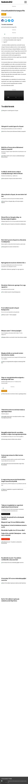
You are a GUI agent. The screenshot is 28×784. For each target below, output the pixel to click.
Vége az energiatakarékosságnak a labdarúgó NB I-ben (12, 378)
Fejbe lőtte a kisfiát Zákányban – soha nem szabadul (13, 534)
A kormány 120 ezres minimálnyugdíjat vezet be (13, 579)
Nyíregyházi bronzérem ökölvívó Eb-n (13, 262)
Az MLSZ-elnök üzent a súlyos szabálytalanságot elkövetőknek (12, 172)
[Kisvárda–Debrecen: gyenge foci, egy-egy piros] (14, 276)
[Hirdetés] (14, 34)
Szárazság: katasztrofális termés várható (12, 456)
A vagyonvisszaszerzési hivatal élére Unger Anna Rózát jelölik (13, 480)
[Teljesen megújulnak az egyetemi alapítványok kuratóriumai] (14, 496)
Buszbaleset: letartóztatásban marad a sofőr (14, 526)
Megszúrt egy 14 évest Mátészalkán (13, 522)
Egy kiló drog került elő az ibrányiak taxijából (12, 518)
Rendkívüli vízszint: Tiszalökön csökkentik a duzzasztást (11, 559)
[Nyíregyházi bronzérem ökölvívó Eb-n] (14, 253)
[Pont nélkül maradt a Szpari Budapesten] (14, 298)
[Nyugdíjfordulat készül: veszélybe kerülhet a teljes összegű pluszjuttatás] (14, 423)
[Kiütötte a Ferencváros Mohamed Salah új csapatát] (14, 138)
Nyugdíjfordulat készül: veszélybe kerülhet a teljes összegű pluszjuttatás (13, 433)
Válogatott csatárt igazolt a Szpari (12, 126)
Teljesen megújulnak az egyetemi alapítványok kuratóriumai (12, 506)
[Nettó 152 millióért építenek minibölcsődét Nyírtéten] (14, 590)
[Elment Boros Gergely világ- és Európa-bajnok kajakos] (14, 208)
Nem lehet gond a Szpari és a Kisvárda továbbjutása (13, 241)
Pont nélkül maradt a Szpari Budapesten (10, 309)
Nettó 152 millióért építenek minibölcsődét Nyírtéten (10, 600)
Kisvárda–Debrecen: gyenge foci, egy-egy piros (13, 286)
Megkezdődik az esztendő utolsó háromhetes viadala (12, 354)
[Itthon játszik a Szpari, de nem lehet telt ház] (14, 185)
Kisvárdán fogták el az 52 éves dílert (13, 530)
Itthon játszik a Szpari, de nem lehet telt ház (14, 195)
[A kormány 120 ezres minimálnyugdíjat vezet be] (14, 569)
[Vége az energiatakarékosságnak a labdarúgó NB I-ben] (14, 368)
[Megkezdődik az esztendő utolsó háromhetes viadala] (14, 344)
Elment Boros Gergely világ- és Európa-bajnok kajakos (11, 218)
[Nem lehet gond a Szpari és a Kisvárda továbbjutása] (14, 230)
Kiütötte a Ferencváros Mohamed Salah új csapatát (12, 148)
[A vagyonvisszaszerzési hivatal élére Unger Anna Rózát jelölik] (14, 470)
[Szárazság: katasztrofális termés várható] (14, 446)
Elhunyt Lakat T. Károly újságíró (11, 330)
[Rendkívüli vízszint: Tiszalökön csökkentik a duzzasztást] (14, 548)
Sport (3, 14)
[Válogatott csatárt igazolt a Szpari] (14, 117)
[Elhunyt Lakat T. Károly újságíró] (14, 321)
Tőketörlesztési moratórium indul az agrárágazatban (13, 410)
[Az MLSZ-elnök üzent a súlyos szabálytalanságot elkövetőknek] (14, 162)
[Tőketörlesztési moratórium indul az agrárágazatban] (14, 400)
